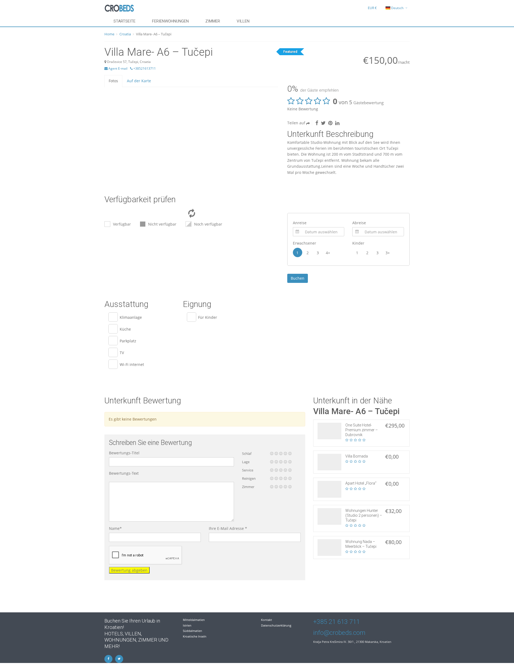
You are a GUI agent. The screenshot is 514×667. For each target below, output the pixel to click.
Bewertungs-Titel (124, 452)
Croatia (125, 34)
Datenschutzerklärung (276, 625)
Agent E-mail (117, 68)
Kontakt (266, 620)
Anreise (300, 222)
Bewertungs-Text (124, 473)
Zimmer (212, 21)
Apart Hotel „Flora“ (360, 483)
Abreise (359, 222)
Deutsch (397, 8)
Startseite (124, 21)
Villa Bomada (356, 456)
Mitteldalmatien (194, 620)
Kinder (358, 243)
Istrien (187, 625)
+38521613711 (144, 68)
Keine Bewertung (302, 108)
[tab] (113, 81)
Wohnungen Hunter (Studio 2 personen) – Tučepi (363, 515)
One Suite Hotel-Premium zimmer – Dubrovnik (361, 430)
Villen (243, 21)
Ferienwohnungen (170, 21)
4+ (328, 252)
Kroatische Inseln (194, 636)
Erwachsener (304, 243)
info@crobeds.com (339, 632)
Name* (115, 528)
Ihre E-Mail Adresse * (228, 528)
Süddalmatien (192, 631)
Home (109, 34)
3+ (388, 252)
